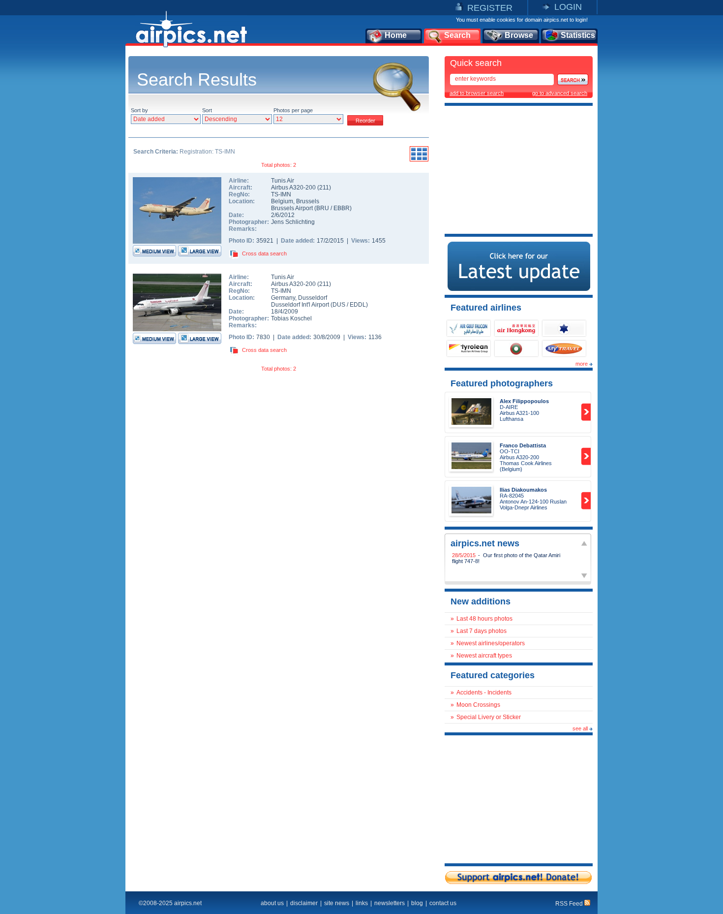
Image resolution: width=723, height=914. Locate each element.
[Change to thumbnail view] (419, 160)
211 (324, 187)
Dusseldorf (312, 297)
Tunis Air (282, 180)
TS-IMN (281, 194)
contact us (442, 903)
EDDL (358, 304)
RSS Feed (569, 903)
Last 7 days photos (481, 631)
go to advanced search (559, 93)
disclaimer (304, 903)
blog (417, 903)
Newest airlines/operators (490, 643)
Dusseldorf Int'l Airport (300, 304)
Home (396, 35)
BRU (322, 208)
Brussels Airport (292, 208)
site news (336, 903)
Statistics (578, 35)
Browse (519, 35)
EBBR (341, 208)
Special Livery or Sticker (488, 717)
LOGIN (568, 7)
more (581, 364)
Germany (283, 297)
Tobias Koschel (291, 318)
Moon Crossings (478, 704)
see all (580, 728)
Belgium (282, 201)
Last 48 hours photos (484, 618)
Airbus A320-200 (294, 187)
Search (457, 35)
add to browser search (477, 93)
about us (272, 903)
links (362, 903)
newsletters (389, 903)
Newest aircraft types (484, 655)
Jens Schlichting (293, 222)
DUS (338, 304)
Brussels (307, 201)
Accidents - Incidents (484, 692)
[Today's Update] (519, 288)
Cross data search (264, 253)
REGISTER (489, 8)
